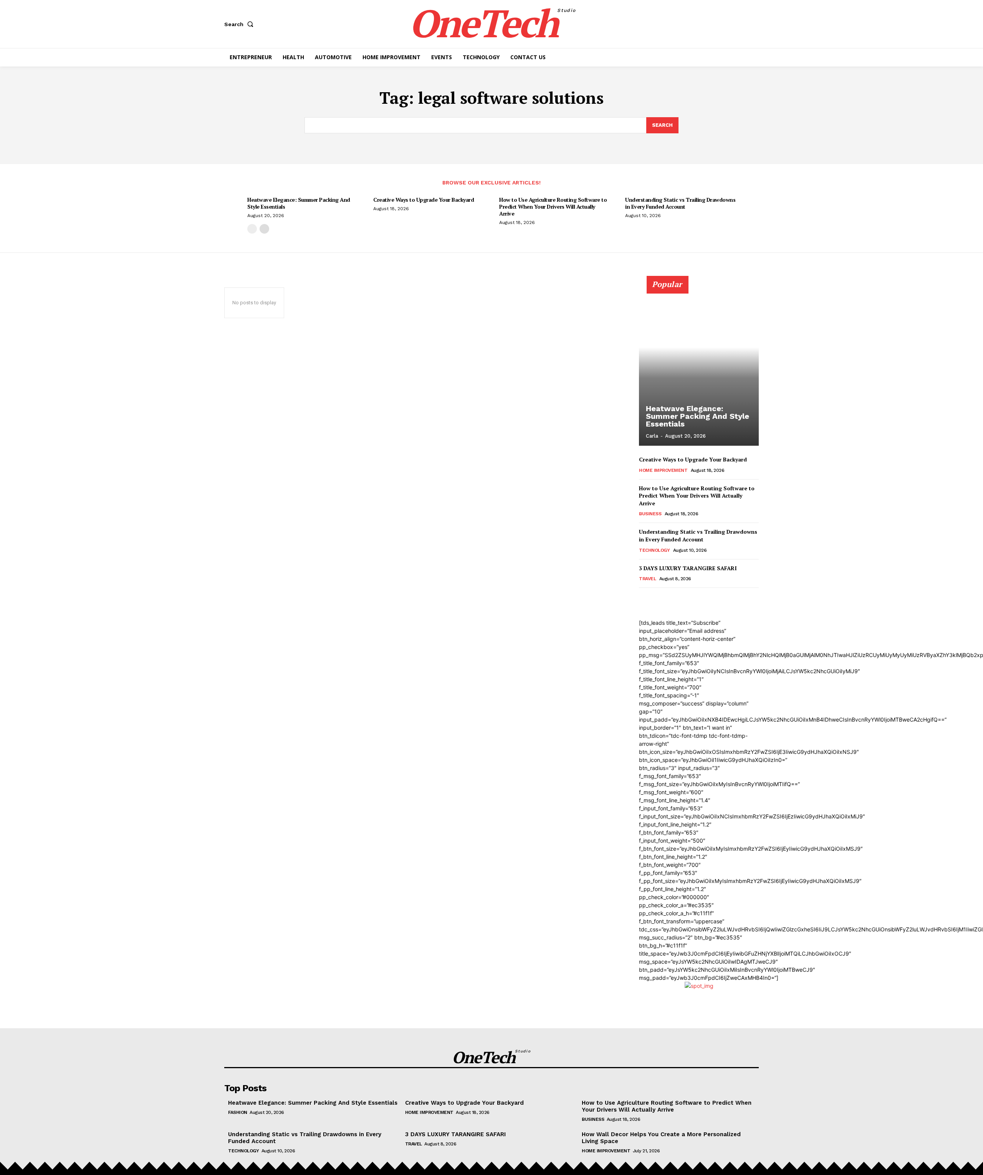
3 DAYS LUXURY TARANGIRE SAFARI (688, 568)
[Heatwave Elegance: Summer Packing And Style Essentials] (699, 365)
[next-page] (264, 229)
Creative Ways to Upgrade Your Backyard (423, 199)
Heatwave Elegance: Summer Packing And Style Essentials (298, 203)
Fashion (237, 1112)
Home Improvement (663, 470)
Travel (647, 578)
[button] (240, 24)
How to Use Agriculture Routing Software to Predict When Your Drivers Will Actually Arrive (553, 206)
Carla (652, 436)
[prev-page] (252, 229)
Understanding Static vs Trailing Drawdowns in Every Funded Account (680, 203)
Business (650, 513)
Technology (654, 550)
